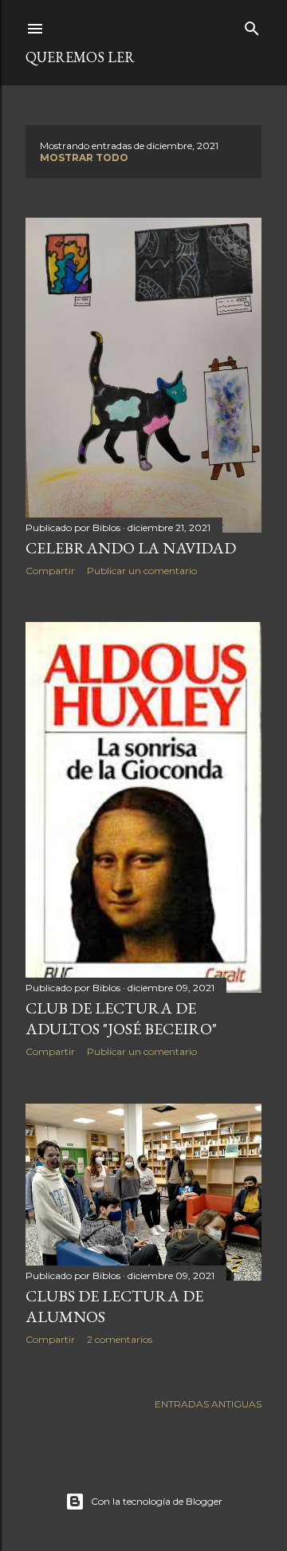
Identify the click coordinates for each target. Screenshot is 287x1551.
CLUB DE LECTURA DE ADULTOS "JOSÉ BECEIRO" (121, 1018)
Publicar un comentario (142, 571)
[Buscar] (251, 25)
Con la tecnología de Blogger (156, 1501)
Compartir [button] (50, 571)
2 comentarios (119, 1339)
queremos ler (80, 57)
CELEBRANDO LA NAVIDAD (131, 547)
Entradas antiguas (208, 1404)
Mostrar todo (84, 157)
